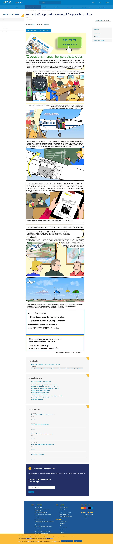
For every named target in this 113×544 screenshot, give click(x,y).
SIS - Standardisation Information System (43, 531)
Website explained (63, 521)
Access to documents (64, 507)
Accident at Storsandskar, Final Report (40, 390)
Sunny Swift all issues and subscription (40, 397)
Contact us (87, 516)
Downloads (96, 29)
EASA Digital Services (86, 6)
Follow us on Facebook (87, 508)
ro (74, 368)
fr (48, 368)
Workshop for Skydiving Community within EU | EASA (44, 385)
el (39, 368)
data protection (29, 538)
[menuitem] (99, 2)
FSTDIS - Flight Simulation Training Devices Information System (43, 527)
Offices (86, 518)
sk (77, 368)
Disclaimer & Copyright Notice (66, 512)
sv (81, 368)
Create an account (63, 527)
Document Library (70, 6)
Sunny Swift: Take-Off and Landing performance (42, 414)
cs (34, 368)
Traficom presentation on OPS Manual (40, 383)
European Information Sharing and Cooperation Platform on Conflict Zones (44, 522)
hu (53, 368)
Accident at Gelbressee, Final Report (40, 392)
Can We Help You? (102, 6)
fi (46, 368)
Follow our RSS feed (82, 508)
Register (107, 2)
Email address (35, 487)
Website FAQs (62, 523)
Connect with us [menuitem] (5, 28)
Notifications (62, 529)
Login (100, 2)
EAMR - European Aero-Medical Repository (43, 514)
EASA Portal (37, 517)
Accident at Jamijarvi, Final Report (39, 394)
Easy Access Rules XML (64, 530)
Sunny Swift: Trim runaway (37, 454)
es (41, 368)
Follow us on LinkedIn (92, 508)
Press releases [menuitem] (4, 25)
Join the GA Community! (37, 399)
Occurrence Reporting (39, 529)
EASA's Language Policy (64, 514)
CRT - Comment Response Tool (41, 512)
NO (67, 368)
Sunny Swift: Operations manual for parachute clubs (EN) (45, 364)
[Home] (7, 2)
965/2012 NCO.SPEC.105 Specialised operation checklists (45, 386)
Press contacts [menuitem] (4, 31)
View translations (31, 30)
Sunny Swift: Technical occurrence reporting (41, 434)
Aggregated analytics (33, 541)
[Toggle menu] (23, 23)
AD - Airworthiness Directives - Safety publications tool (42, 510)
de (37, 368)
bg (32, 368)
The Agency (16, 6)
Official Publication (38, 507)
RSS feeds (62, 532)
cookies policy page (49, 538)
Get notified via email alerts (99, 40)
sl (79, 368)
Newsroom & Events (31, 6)
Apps (93, 2)
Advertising (58, 541)
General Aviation (46, 24)
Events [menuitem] (3, 22)
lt (60, 368)
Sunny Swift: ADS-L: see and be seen (40, 424)
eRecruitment (37, 524)
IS (58, 368)
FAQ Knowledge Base (89, 514)
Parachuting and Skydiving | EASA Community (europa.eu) (45, 388)
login (37, 481)
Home (5, 6)
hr (51, 368)
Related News (97, 36)
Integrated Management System (66, 516)
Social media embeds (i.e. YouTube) (47, 541)
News (39, 10)
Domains (44, 6)
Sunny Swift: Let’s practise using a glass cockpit (42, 444)
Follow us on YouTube (85, 508)
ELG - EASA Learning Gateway (40, 519)
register (100, 20)
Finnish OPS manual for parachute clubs (41, 381)
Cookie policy (62, 509)
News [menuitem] (3, 19)
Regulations (56, 6)
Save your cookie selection (67, 541)
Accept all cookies (78, 541)
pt (72, 368)
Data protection (63, 510)
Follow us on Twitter (89, 508)
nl (65, 368)
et (44, 368)
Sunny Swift (33, 24)
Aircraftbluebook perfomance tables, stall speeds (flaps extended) (47, 396)
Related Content (97, 33)
